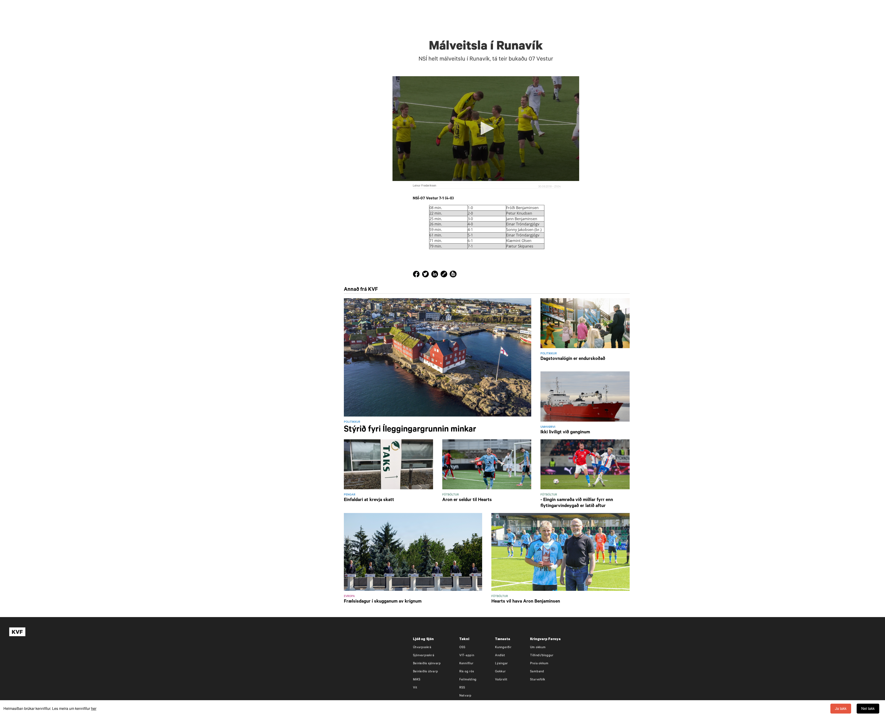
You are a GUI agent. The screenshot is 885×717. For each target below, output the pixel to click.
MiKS (417, 680)
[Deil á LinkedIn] (435, 275)
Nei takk (868, 708)
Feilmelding (468, 680)
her (93, 708)
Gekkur (500, 671)
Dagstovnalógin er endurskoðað (572, 359)
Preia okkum (539, 663)
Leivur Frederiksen (424, 186)
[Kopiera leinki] (443, 275)
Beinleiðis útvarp (425, 671)
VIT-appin (466, 655)
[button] (486, 128)
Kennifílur (466, 663)
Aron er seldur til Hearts (467, 500)
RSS (462, 688)
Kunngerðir (503, 647)
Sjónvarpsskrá (423, 655)
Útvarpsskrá (422, 647)
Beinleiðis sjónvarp (427, 663)
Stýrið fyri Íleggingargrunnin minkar (410, 430)
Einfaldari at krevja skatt (369, 500)
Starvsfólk (538, 680)
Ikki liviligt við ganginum (565, 432)
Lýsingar (501, 663)
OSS (462, 647)
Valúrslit (501, 680)
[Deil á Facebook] (417, 275)
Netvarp (465, 696)
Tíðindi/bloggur (542, 655)
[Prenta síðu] (453, 275)
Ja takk (841, 708)
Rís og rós (466, 671)
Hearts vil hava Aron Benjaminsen (525, 601)
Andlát (500, 655)
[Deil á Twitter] (426, 275)
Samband (537, 671)
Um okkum (538, 647)
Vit (415, 688)
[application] (485, 128)
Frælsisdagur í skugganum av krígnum (383, 601)
